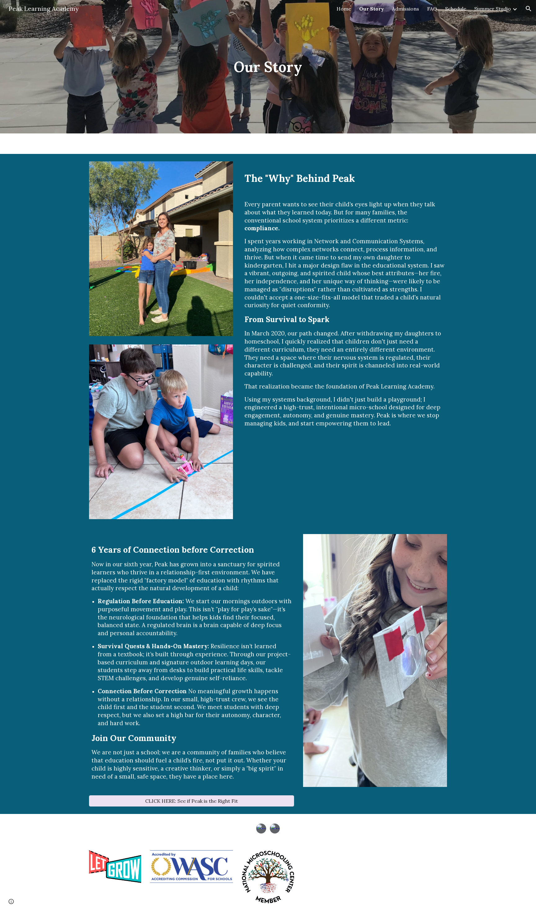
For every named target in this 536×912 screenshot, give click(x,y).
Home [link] (344, 9)
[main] (268, 67)
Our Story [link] (371, 9)
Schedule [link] (455, 9)
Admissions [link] (405, 9)
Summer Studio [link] (492, 9)
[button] (528, 8)
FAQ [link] (432, 9)
